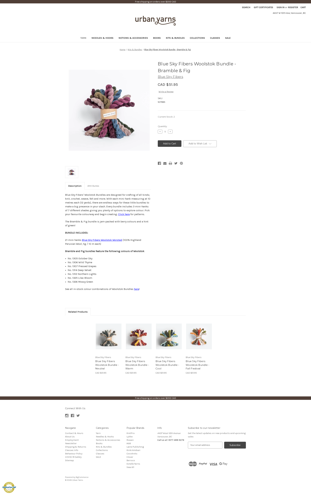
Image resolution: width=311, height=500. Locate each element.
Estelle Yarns (133, 463)
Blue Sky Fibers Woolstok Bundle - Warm (137, 365)
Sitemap (69, 460)
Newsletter (71, 443)
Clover (130, 457)
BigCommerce (82, 477)
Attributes (93, 185)
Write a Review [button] (166, 91)
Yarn (83, 37)
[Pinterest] (181, 163)
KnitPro (131, 433)
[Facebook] (159, 163)
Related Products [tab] (78, 311)
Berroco (131, 460)
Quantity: (162, 126)
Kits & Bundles (175, 37)
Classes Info (71, 450)
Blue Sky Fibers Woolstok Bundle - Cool (167, 365)
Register (293, 7)
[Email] (165, 163)
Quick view (108, 333)
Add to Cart (109, 339)
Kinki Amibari (133, 450)
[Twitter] (176, 163)
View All (130, 467)
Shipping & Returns (75, 446)
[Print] (170, 163)
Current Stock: (166, 116)
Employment (72, 440)
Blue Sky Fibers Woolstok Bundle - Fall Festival (197, 365)
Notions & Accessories (133, 37)
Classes (215, 37)
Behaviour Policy (73, 453)
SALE (228, 37)
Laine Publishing (135, 446)
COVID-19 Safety (73, 457)
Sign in (280, 7)
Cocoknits (132, 453)
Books (157, 37)
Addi (129, 443)
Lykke (129, 436)
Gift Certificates (263, 7)
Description (74, 185)
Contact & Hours (74, 433)
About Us (70, 436)
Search (246, 7)
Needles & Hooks (102, 37)
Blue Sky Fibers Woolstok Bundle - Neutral (107, 365)
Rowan (130, 440)
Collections (197, 37)
